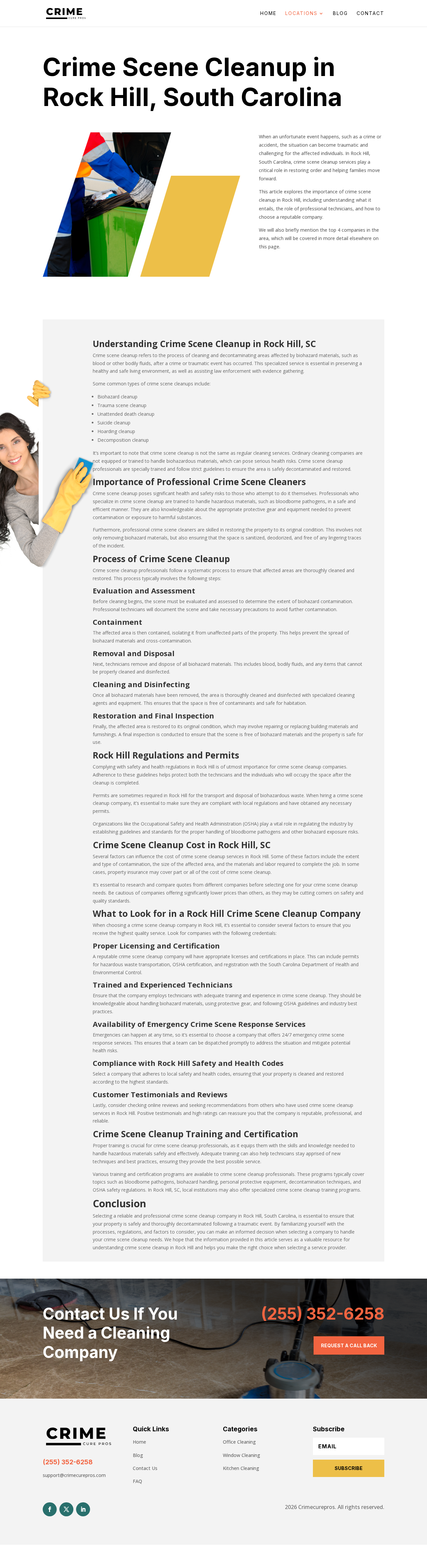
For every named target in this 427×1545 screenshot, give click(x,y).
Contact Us (145, 1468)
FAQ (137, 1481)
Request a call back (349, 1345)
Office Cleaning (239, 1442)
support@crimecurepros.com (74, 1475)
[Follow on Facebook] (50, 1509)
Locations (301, 13)
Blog (340, 13)
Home (268, 13)
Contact (370, 13)
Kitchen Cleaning (241, 1468)
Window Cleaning (241, 1455)
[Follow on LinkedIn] (83, 1509)
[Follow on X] (66, 1509)
